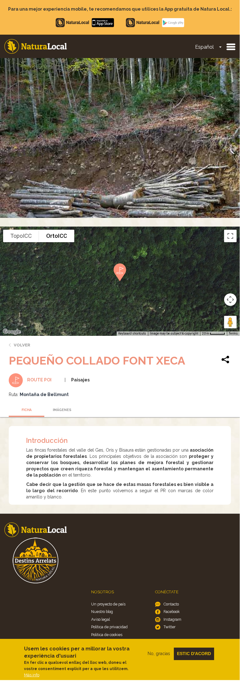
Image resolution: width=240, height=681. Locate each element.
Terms (233, 333)
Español (204, 47)
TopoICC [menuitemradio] (21, 236)
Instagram (172, 619)
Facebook (172, 611)
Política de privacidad (109, 627)
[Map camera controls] (230, 299)
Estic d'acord (194, 653)
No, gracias (159, 653)
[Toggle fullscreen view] (230, 236)
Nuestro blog (102, 611)
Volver (22, 345)
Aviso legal (100, 619)
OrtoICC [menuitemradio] (56, 236)
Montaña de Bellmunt (44, 394)
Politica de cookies (106, 634)
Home (35, 46)
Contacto (171, 604)
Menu (230, 46)
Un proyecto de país (108, 604)
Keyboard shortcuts (132, 333)
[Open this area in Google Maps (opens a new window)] (12, 332)
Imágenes (62, 410)
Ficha (27, 410)
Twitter (169, 627)
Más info (31, 675)
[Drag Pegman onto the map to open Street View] (230, 322)
